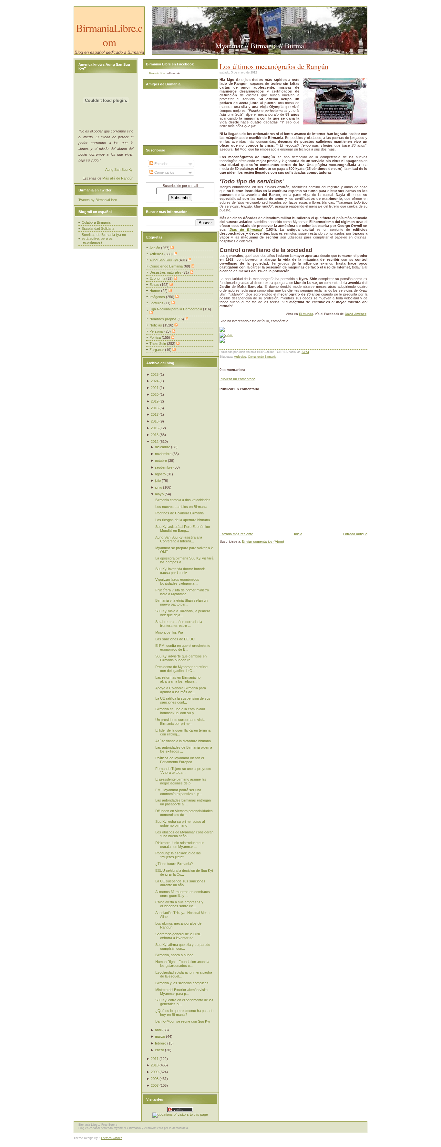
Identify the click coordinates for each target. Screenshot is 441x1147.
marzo (160, 1036)
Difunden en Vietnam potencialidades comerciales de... (184, 813)
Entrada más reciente (236, 534)
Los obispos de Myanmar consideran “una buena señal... (184, 834)
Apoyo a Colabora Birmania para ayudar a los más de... (180, 690)
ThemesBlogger (111, 1138)
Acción (155, 248)
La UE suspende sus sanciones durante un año (180, 883)
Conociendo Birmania (262, 356)
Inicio (298, 534)
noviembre (163, 454)
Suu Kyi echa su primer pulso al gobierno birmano (180, 823)
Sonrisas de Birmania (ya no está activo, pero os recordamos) (104, 238)
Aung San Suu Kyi (119, 169)
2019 (155, 401)
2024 (155, 381)
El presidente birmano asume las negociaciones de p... (180, 781)
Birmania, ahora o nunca (174, 955)
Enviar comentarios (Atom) (263, 541)
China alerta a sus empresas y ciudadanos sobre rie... (179, 904)
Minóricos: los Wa (169, 632)
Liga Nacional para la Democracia (176, 309)
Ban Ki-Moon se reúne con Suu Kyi (182, 1021)
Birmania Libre (157, 73)
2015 (155, 428)
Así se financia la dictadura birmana (183, 741)
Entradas (161, 164)
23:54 (305, 352)
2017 (155, 414)
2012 (155, 441)
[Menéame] (222, 331)
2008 (155, 1079)
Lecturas (156, 303)
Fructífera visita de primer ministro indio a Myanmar (182, 592)
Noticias (156, 325)
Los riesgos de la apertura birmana (182, 520)
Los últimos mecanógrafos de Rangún (274, 66)
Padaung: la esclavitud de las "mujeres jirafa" (178, 855)
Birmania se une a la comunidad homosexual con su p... (180, 711)
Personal (156, 331)
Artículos (240, 356)
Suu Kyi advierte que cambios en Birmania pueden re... (181, 658)
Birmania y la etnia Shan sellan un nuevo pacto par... (181, 602)
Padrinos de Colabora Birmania (179, 513)
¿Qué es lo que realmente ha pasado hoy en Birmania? (184, 1012)
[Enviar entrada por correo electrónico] (310, 352)
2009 (155, 1072)
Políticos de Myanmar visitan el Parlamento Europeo (179, 760)
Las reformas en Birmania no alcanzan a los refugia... (177, 679)
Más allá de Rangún (117, 178)
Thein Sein (158, 343)
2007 (155, 1085)
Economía (157, 278)
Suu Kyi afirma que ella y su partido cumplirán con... (182, 946)
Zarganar (157, 350)
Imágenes (157, 297)
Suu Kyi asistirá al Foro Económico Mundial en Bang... (182, 528)
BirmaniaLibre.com (109, 35)
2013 (155, 435)
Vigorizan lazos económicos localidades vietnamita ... (177, 581)
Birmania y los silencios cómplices (182, 983)
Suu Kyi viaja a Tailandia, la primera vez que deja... (182, 613)
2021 (155, 388)
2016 (155, 421)
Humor (155, 291)
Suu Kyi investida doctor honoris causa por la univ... (180, 571)
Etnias (154, 285)
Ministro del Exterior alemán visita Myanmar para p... (181, 992)
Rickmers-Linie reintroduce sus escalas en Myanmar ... (179, 845)
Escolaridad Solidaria (98, 228)
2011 (155, 1059)
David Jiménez (355, 314)
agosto (160, 474)
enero (159, 1050)
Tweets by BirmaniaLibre (97, 200)
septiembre (163, 467)
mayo (159, 494)
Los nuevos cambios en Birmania (181, 507)
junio (158, 487)
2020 (155, 394)
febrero (160, 1043)
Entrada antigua (355, 534)
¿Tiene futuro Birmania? (174, 864)
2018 (155, 408)
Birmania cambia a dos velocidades (182, 500)
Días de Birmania (246, 229)
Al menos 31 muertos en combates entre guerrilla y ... (182, 894)
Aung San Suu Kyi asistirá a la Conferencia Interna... (178, 539)
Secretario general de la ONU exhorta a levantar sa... (178, 936)
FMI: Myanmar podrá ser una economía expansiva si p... (178, 792)
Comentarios (163, 172)
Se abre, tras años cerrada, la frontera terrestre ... (178, 623)
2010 (155, 1065)
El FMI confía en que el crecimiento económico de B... (182, 647)
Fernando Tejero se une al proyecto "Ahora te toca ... (183, 770)
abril (158, 1030)
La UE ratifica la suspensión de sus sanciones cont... (182, 700)
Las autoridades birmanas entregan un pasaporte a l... (183, 802)
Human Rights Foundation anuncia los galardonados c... (182, 963)
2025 (155, 374)
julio (158, 480)
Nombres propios (163, 319)
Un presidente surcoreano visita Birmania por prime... (180, 721)
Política (155, 337)
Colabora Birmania (96, 222)
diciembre (162, 447)
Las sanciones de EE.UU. (175, 639)
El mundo (306, 314)
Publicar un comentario (237, 379)
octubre (161, 460)
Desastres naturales (165, 272)
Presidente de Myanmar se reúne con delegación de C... (181, 669)
